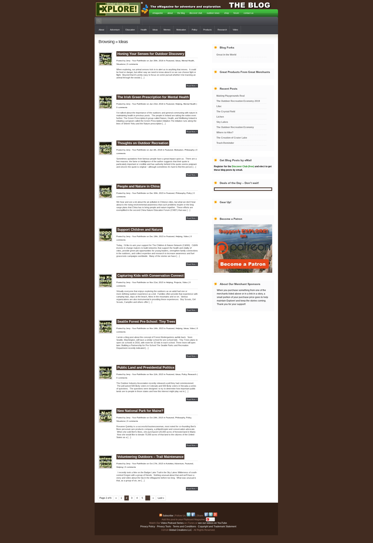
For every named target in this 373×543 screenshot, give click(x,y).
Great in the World (226, 54)
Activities (169, 463)
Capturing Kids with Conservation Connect (150, 275)
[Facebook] (193, 515)
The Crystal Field (225, 111)
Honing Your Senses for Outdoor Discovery (150, 54)
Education (130, 30)
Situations (120, 64)
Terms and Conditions (184, 526)
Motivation (181, 30)
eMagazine (158, 13)
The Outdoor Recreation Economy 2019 (238, 101)
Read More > (192, 86)
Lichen (220, 116)
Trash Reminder (225, 143)
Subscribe (167, 515)
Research (222, 30)
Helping (178, 104)
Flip (212, 519)
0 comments (132, 64)
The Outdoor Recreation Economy (235, 127)
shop (226, 13)
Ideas (155, 30)
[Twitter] (189, 515)
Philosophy (189, 150)
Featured (170, 61)
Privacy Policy (147, 526)
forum (236, 13)
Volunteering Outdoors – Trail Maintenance (150, 457)
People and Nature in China (138, 186)
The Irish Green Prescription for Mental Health (153, 97)
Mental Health (188, 61)
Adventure (115, 30)
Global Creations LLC (180, 530)
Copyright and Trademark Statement (217, 526)
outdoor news (213, 13)
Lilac (219, 106)
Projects (177, 282)
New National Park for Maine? (140, 411)
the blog (181, 13)
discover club (195, 13)
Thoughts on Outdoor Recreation (142, 143)
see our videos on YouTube (212, 523)
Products (207, 30)
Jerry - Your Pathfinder (136, 61)
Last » (161, 498)
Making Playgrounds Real (230, 95)
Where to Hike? (224, 132)
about (170, 13)
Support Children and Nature (139, 229)
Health (144, 30)
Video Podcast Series (172, 523)
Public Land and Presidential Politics (145, 367)
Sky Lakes (222, 122)
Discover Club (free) (243, 166)
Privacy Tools (164, 526)
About (101, 30)
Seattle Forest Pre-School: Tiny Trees (146, 321)
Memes (167, 30)
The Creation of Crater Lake (231, 137)
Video (235, 30)
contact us (249, 13)
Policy (194, 30)
